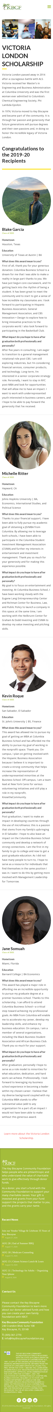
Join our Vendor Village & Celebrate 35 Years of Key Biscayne (26, 1232)
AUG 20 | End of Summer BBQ (18, 1243)
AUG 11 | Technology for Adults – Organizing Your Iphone (25, 1272)
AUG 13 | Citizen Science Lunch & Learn (23, 1261)
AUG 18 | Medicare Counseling (17, 1252)
